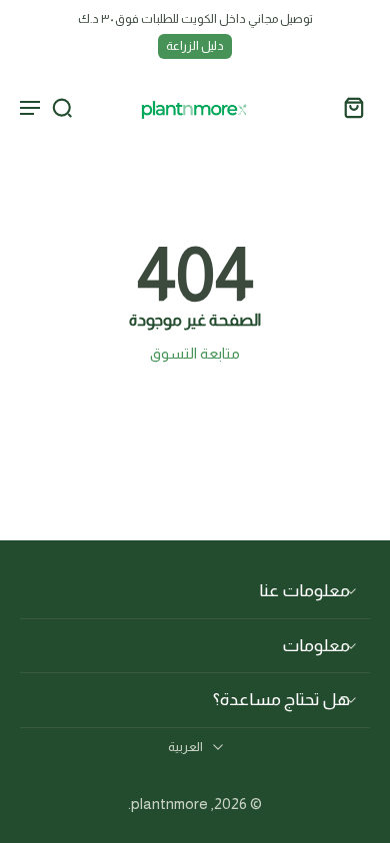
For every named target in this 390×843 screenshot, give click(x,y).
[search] (62, 107)
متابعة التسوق (195, 353)
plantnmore (169, 803)
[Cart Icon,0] (348, 107)
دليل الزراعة (195, 46)
